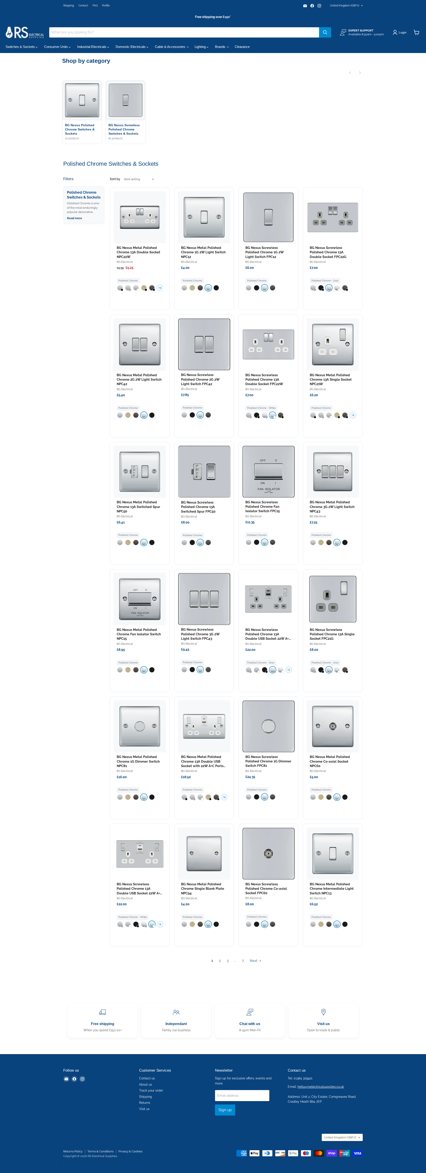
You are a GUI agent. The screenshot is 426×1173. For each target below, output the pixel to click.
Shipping (68, 5)
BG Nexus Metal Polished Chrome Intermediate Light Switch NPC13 (332, 888)
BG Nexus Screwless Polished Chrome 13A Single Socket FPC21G (332, 634)
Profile (106, 5)
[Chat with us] (250, 1021)
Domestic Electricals (131, 47)
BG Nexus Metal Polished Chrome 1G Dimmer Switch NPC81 (138, 761)
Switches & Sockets (21, 47)
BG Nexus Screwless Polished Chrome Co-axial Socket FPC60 (266, 888)
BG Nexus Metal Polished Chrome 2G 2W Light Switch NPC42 (139, 379)
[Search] (325, 32)
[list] (213, 112)
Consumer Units (56, 47)
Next (254, 961)
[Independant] (176, 1021)
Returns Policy (73, 1151)
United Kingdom (344, 5)
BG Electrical (125, 262)
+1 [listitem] (353, 415)
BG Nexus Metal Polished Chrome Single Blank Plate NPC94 (202, 888)
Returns (144, 1102)
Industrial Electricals (92, 47)
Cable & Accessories (170, 47)
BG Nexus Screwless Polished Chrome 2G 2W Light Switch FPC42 (200, 379)
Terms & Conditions (100, 1151)
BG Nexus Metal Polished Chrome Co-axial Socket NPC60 (330, 761)
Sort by (115, 179)
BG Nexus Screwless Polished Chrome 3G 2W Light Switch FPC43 (200, 634)
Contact (83, 5)
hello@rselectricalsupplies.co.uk (321, 1086)
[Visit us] (323, 1021)
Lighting (201, 47)
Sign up (225, 1110)
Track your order (151, 1090)
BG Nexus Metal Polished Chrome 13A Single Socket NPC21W (331, 379)
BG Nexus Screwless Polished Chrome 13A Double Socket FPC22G (328, 252)
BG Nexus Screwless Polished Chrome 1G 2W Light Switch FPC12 (264, 252)
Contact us (147, 1078)
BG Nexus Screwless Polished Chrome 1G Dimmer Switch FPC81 (268, 761)
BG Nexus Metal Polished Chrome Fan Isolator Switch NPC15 (139, 634)
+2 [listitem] (160, 287)
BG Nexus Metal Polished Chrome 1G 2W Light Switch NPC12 (203, 252)
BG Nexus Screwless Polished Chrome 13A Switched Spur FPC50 (198, 507)
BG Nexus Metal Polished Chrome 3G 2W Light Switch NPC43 (332, 506)
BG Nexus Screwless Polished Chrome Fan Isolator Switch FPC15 (262, 506)
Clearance (242, 47)
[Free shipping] (102, 1021)
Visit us (144, 1109)
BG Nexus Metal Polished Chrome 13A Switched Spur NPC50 (138, 506)
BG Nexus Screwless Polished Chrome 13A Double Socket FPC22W (264, 379)
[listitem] (120, 288)
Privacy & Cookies (130, 1151)
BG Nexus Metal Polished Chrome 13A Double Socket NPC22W (138, 252)
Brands (220, 47)
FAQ (95, 5)
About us (145, 1084)
